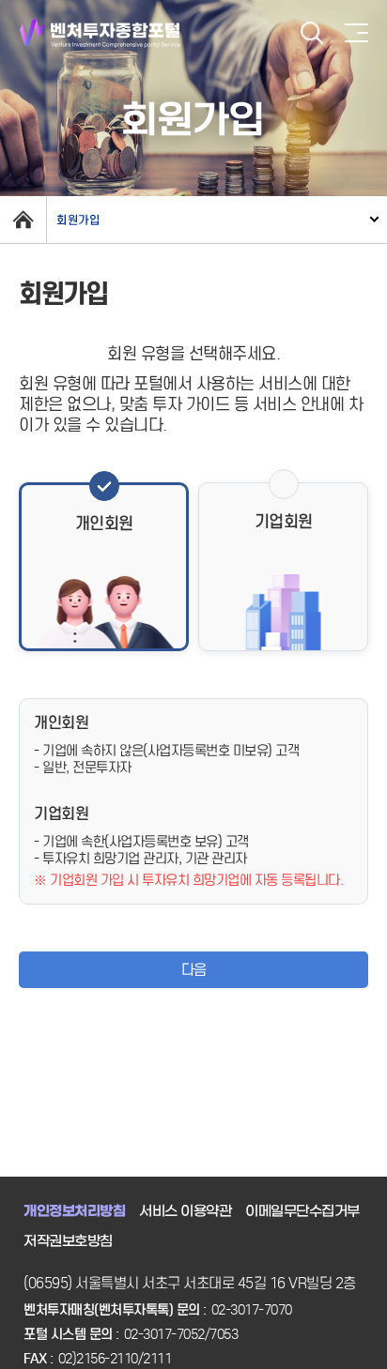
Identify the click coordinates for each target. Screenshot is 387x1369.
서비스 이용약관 (185, 1211)
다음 (194, 970)
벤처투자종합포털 (100, 33)
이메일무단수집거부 (302, 1211)
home (23, 219)
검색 (311, 33)
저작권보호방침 (68, 1241)
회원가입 (78, 220)
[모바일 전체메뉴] (356, 32)
